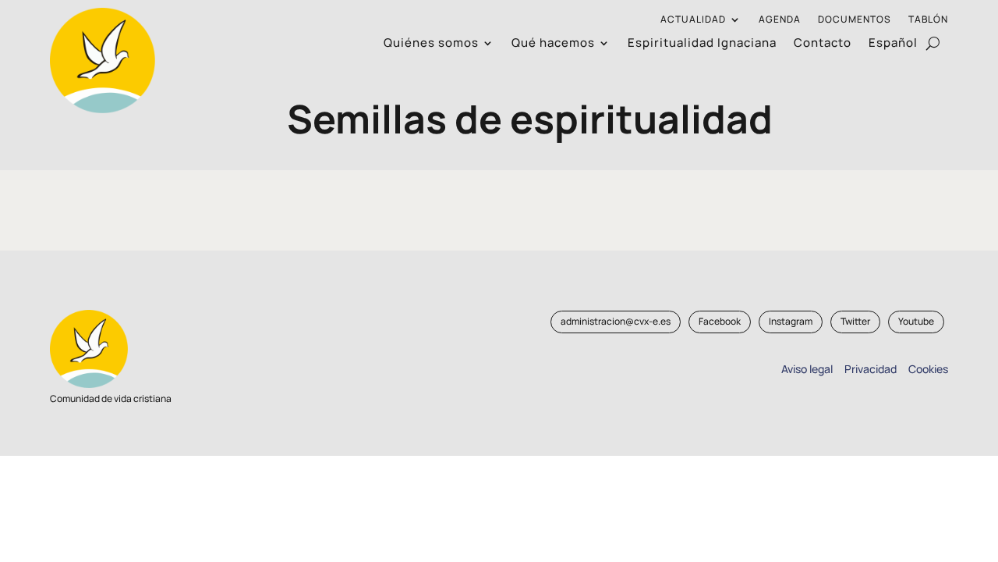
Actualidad (693, 20)
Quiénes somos (431, 44)
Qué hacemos (553, 44)
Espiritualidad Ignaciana (702, 44)
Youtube (916, 321)
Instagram (790, 321)
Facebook (720, 321)
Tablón (928, 20)
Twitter (855, 321)
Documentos (854, 20)
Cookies (928, 368)
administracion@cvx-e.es (616, 321)
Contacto (822, 44)
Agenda (780, 20)
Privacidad (868, 368)
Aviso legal (807, 368)
